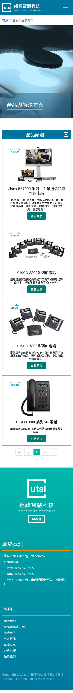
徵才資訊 (10, 638)
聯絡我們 (10, 656)
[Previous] (28, 452)
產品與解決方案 (14, 626)
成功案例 (10, 632)
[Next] (45, 452)
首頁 (5, 20)
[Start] (19, 452)
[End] (54, 452)
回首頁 (36, 519)
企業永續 (10, 650)
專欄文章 (10, 644)
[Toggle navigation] (65, 7)
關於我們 (10, 621)
